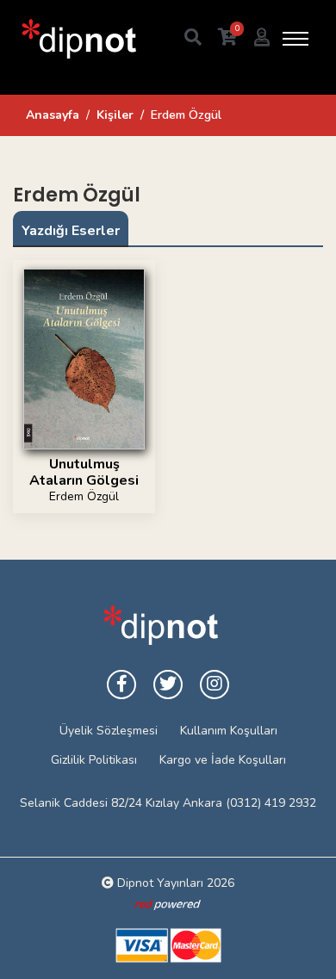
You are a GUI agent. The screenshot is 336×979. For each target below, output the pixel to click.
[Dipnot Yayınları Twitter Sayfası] (168, 684)
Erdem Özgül (84, 496)
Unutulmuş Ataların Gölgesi (84, 472)
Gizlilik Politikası (94, 760)
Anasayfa (52, 115)
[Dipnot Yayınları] (77, 38)
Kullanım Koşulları (228, 730)
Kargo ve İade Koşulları (222, 760)
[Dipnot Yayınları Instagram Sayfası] (214, 684)
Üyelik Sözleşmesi (108, 730)
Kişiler (115, 115)
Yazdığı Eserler (71, 230)
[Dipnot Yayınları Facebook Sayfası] (121, 684)
